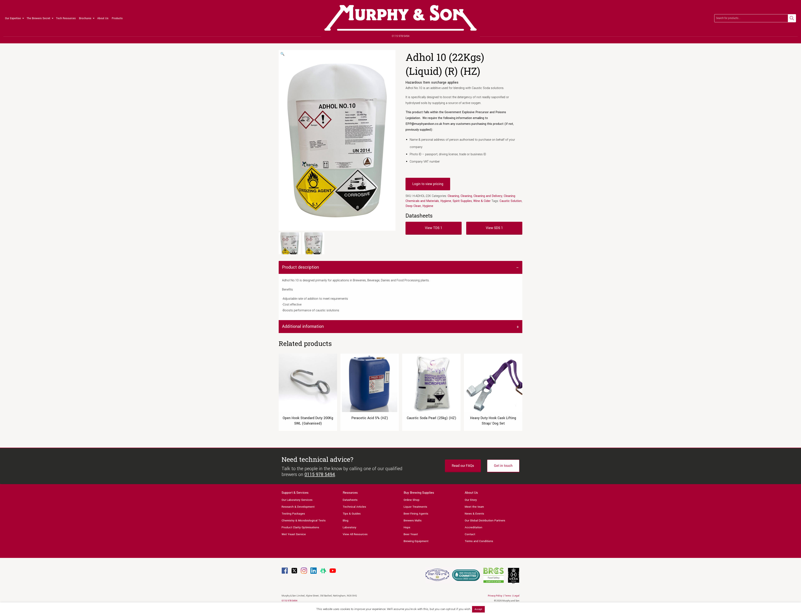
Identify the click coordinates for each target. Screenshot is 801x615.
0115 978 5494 (400, 36)
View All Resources (355, 534)
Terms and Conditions (479, 541)
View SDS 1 (494, 227)
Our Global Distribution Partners (485, 520)
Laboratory (349, 527)
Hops (407, 527)
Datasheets (350, 500)
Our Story (471, 500)
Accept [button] (478, 609)
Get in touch (503, 465)
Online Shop (411, 500)
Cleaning (453, 196)
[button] (282, 54)
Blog (345, 520)
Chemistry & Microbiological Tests (304, 520)
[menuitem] (14, 18)
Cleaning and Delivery (488, 196)
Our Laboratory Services (297, 500)
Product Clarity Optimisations (300, 527)
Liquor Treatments (415, 507)
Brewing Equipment (416, 541)
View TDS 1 (433, 227)
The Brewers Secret (38, 18)
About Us (102, 18)
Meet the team (474, 507)
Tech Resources (66, 18)
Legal (516, 595)
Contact (470, 534)
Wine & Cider (482, 201)
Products (117, 18)
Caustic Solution (511, 201)
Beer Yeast (411, 534)
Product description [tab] (300, 267)
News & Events (474, 514)
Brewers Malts (413, 520)
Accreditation (473, 527)
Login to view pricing (427, 184)
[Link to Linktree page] (323, 570)
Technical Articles (354, 507)
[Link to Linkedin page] (313, 570)
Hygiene (445, 201)
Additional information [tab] (303, 326)
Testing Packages (293, 514)
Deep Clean (413, 206)
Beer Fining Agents (416, 514)
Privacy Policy (495, 595)
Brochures (85, 18)
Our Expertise (13, 18)
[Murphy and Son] (400, 18)
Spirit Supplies (462, 201)
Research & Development (298, 507)
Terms (507, 595)
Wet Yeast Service (294, 534)
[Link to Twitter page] (294, 570)
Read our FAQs (463, 465)
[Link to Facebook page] (285, 570)
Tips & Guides (352, 514)
